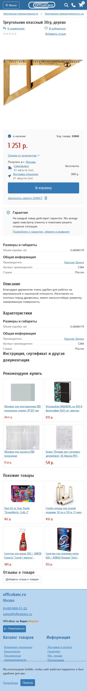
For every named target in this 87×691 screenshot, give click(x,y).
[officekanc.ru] (41, 5)
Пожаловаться (16, 628)
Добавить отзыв (55, 33)
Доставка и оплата (60, 647)
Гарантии (54, 651)
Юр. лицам (55, 655)
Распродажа (56, 660)
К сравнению (16, 28)
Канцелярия (12, 651)
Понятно (28, 682)
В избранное (57, 28)
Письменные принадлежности (15, 657)
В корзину (43, 188)
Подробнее (10, 683)
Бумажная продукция (18, 647)
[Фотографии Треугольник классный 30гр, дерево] (43, 82)
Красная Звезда (74, 262)
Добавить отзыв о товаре (22, 579)
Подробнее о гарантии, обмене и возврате (41, 231)
